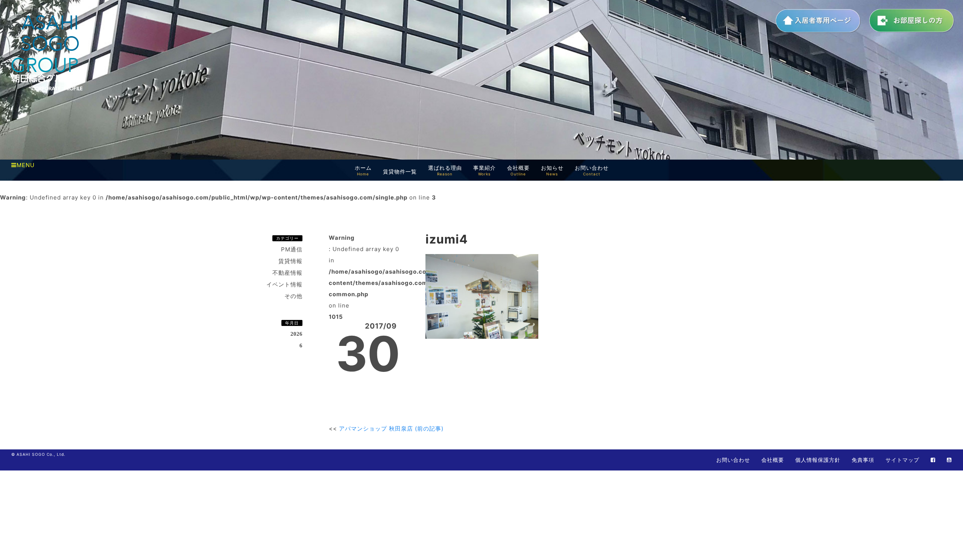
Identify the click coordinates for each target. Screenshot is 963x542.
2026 (296, 334)
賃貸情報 (290, 261)
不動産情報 (287, 272)
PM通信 (291, 249)
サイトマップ (902, 460)
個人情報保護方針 (817, 460)
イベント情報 (284, 284)
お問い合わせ (733, 460)
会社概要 (772, 460)
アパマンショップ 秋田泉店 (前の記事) (391, 428)
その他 (293, 296)
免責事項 (863, 460)
